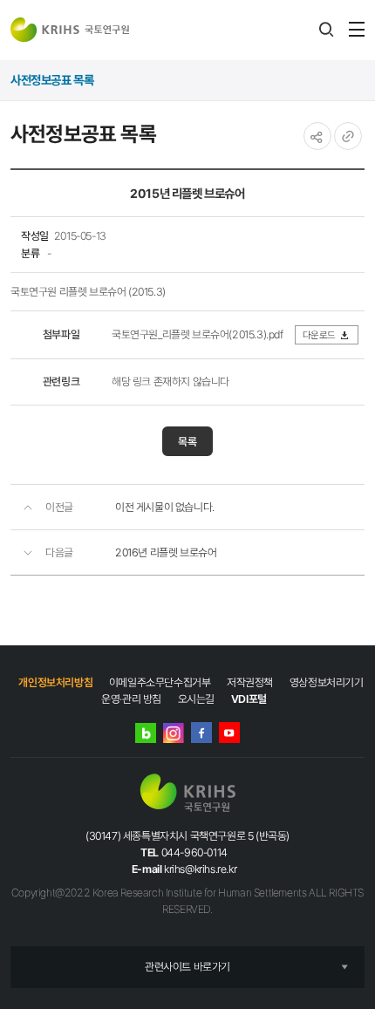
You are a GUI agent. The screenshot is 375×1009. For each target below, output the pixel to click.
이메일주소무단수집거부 (160, 682)
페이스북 (201, 732)
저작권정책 (250, 682)
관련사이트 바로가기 (187, 966)
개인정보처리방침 (55, 682)
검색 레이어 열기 (326, 29)
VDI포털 (249, 699)
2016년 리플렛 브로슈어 (165, 552)
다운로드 (319, 335)
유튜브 (229, 732)
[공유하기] (317, 136)
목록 (187, 441)
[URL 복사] (348, 136)
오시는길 (196, 699)
